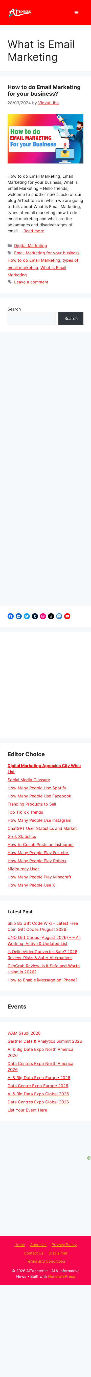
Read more (34, 230)
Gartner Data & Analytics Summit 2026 (45, 1041)
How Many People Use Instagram (39, 820)
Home (19, 1244)
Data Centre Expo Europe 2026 (38, 1085)
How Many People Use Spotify (37, 787)
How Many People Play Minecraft (39, 876)
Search (14, 309)
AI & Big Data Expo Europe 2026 (39, 1077)
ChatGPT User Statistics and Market (42, 828)
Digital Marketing (30, 245)
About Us (38, 1244)
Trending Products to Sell (32, 804)
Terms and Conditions (45, 1261)
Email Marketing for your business (46, 252)
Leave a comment (31, 281)
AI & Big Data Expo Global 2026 (38, 1093)
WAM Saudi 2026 (24, 1033)
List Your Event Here (27, 1110)
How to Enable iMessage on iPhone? (42, 979)
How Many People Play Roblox (37, 860)
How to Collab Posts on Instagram (41, 844)
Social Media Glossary (29, 779)
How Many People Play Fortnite (38, 852)
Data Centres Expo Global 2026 (38, 1101)
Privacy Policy (64, 1244)
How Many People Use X (31, 885)
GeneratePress (61, 1276)
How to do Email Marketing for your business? (44, 90)
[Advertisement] (45, 685)
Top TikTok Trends (25, 812)
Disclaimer (58, 1253)
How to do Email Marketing (34, 260)
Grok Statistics (22, 836)
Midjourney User (24, 868)
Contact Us (33, 1253)
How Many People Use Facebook (39, 795)
